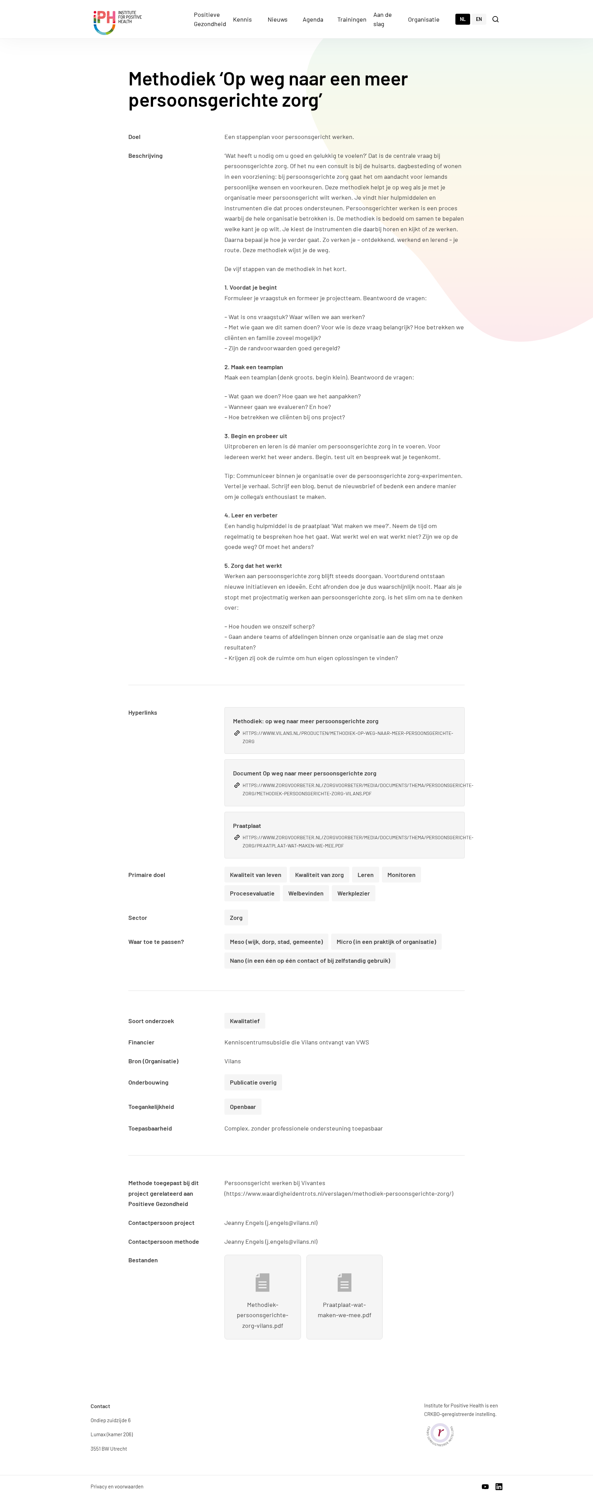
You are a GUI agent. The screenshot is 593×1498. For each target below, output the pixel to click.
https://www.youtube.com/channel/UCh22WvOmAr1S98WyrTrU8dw (485, 1486)
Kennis (242, 19)
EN (479, 19)
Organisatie (424, 19)
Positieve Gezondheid (210, 19)
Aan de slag (382, 19)
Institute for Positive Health (118, 23)
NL (463, 19)
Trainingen (352, 19)
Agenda (313, 19)
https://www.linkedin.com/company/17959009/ (499, 1486)
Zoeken (496, 18)
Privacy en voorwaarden (117, 1486)
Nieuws (278, 19)
